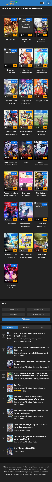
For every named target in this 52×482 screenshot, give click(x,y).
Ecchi (35, 353)
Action (22, 339)
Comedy (28, 339)
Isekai (40, 339)
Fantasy (34, 339)
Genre (13, 309)
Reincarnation (19, 341)
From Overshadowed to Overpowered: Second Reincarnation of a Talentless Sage (31, 375)
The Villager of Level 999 (24, 448)
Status (37, 309)
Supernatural (44, 367)
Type (13, 314)
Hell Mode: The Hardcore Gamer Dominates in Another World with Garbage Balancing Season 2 (29, 399)
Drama (30, 353)
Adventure (23, 353)
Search (27, 319)
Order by (38, 314)
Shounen (27, 341)
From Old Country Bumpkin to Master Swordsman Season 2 (30, 426)
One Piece (18, 385)
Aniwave (7, 472)
